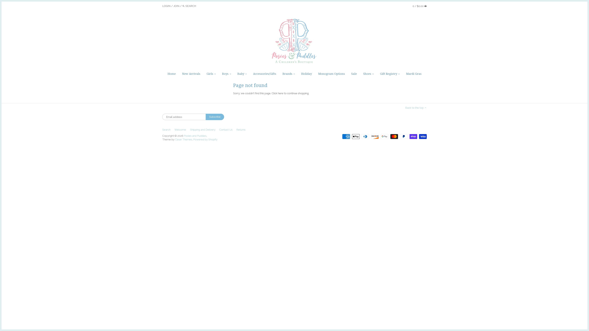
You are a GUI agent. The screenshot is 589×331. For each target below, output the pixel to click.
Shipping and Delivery (202, 129)
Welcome (180, 129)
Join (176, 6)
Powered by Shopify (205, 139)
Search (166, 129)
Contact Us (226, 129)
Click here (277, 93)
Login (166, 6)
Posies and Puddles (195, 135)
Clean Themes (183, 139)
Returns (241, 129)
